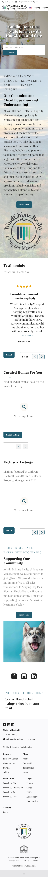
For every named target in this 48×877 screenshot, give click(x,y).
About (26, 754)
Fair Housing (32, 801)
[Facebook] (14, 676)
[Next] (42, 356)
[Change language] (30, 7)
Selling (6, 772)
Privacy (30, 783)
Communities (9, 763)
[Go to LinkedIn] (12, 724)
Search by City (9, 783)
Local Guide (8, 778)
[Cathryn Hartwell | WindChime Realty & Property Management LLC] (23, 831)
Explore (7, 754)
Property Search (10, 758)
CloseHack (30, 866)
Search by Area (10, 796)
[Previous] (18, 446)
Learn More (24, 204)
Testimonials (28, 767)
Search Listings (12, 435)
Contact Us (28, 763)
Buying (6, 767)
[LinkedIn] (34, 676)
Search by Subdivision (13, 787)
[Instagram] (24, 676)
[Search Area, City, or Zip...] (24, 47)
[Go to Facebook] (4, 724)
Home (25, 772)
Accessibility (32, 796)
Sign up (37, 8)
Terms (29, 787)
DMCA (29, 792)
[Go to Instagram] (8, 724)
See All (9, 354)
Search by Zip (9, 792)
